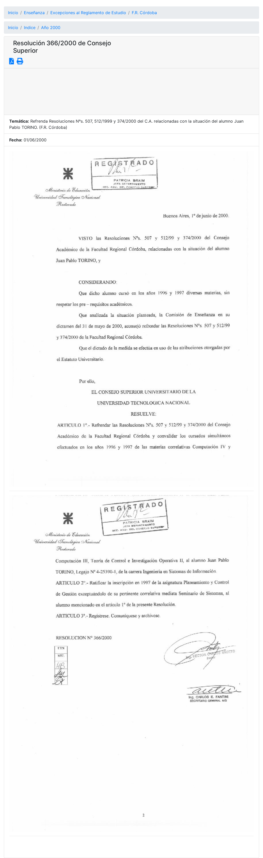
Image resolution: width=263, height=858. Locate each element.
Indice (29, 27)
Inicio (13, 12)
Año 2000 (50, 27)
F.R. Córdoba (144, 12)
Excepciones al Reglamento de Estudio (88, 12)
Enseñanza (34, 12)
